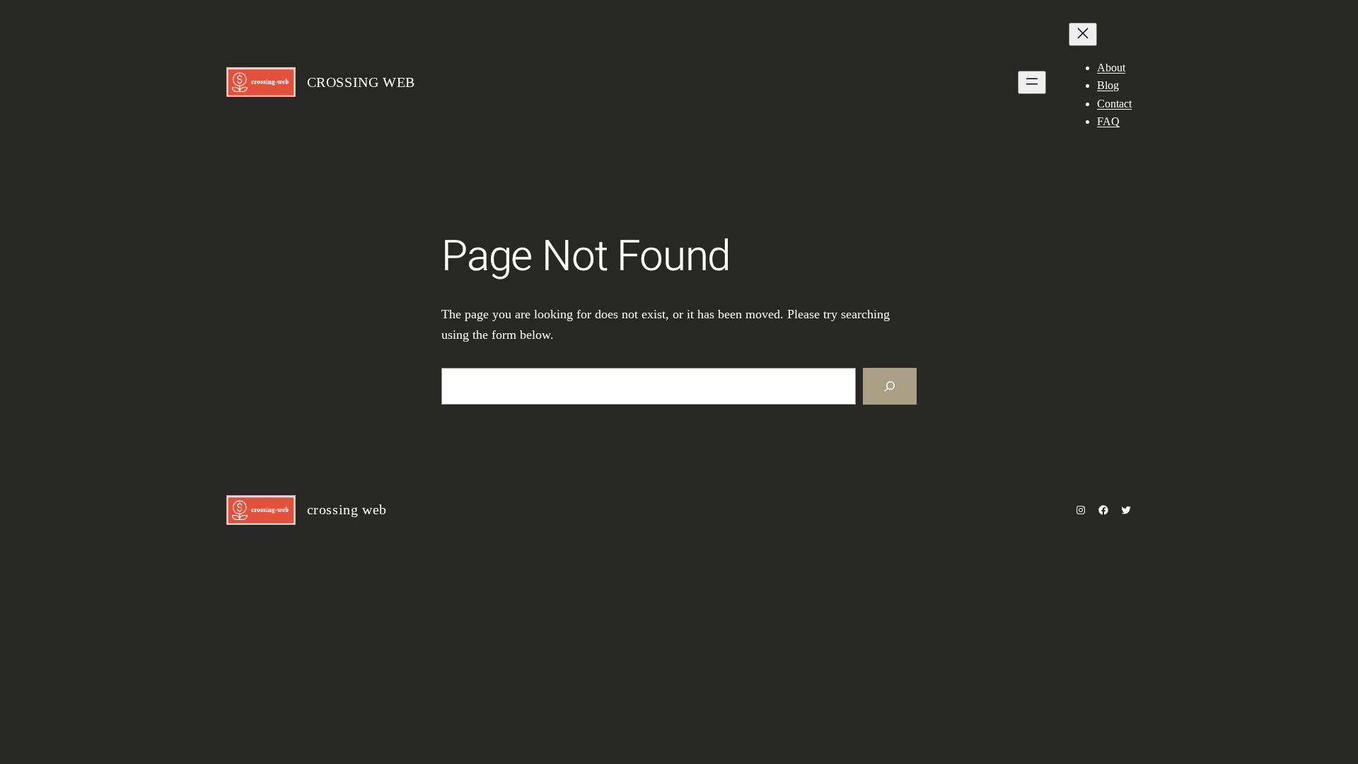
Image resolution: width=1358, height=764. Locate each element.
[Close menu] (1083, 34)
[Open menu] (1032, 82)
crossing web (361, 82)
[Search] (890, 386)
